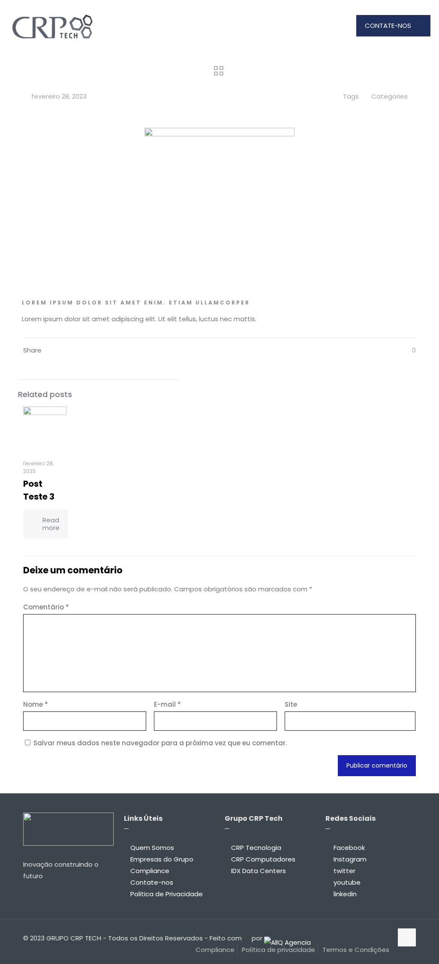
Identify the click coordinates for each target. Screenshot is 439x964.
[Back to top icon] (407, 937)
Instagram (350, 859)
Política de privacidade (278, 949)
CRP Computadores (263, 859)
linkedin (345, 893)
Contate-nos (151, 882)
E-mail (167, 704)
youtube (347, 882)
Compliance (149, 870)
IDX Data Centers (258, 870)
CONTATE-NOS (388, 25)
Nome (35, 704)
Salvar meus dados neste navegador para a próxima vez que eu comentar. (160, 742)
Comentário (46, 607)
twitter (344, 870)
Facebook (349, 847)
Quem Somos (152, 847)
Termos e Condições (355, 949)
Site (291, 704)
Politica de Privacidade (166, 893)
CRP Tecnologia (256, 847)
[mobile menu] (332, 25)
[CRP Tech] (52, 25)
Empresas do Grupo (161, 859)
